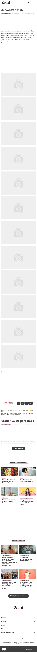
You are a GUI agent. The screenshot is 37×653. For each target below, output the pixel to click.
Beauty (3, 618)
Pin (27, 403)
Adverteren (17, 642)
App (31, 403)
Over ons (11, 642)
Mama (3, 614)
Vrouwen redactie (29, 13)
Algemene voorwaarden (27, 642)
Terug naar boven (17, 596)
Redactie (5, 642)
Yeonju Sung (13, 31)
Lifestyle (4, 629)
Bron (2, 371)
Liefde (3, 625)
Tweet (23, 403)
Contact (18, 644)
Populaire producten (8, 632)
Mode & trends (6, 13)
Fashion (3, 621)
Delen (18, 403)
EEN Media (32, 649)
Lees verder (18, 448)
